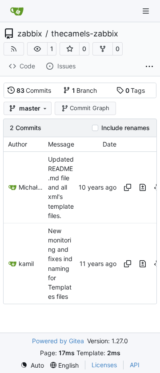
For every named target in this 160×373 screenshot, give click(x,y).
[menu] (32, 365)
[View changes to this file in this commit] (142, 187)
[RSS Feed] (14, 49)
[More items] (149, 66)
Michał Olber (31, 187)
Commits (34, 90)
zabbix (29, 33)
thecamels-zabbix (84, 33)
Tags (135, 90)
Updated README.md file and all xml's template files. (61, 187)
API (135, 365)
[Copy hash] (127, 187)
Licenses (104, 365)
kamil (26, 263)
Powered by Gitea (58, 341)
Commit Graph (89, 107)
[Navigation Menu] (147, 11)
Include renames (125, 128)
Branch (84, 90)
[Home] (16, 11)
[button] (37, 49)
